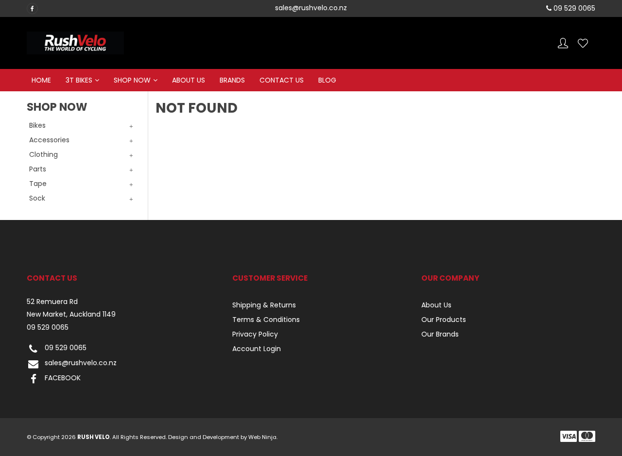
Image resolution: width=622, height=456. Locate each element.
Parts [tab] (37, 169)
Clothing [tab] (43, 154)
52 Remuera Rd (52, 302)
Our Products (443, 319)
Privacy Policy (255, 334)
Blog (327, 80)
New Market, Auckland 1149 (71, 314)
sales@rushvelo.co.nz (81, 363)
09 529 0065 (48, 327)
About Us (188, 80)
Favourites (583, 43)
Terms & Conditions (266, 319)
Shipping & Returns (264, 305)
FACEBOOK (63, 378)
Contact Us (281, 80)
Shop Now (132, 80)
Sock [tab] (37, 198)
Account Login (256, 349)
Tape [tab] (38, 183)
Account (563, 43)
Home (41, 80)
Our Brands (440, 334)
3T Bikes (79, 80)
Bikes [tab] (37, 125)
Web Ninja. (262, 437)
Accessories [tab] (49, 140)
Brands (232, 80)
